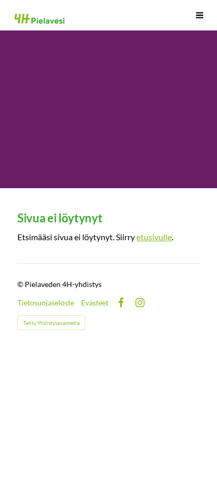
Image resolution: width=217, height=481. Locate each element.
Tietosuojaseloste (45, 302)
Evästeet (94, 302)
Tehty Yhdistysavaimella (51, 323)
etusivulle (154, 237)
